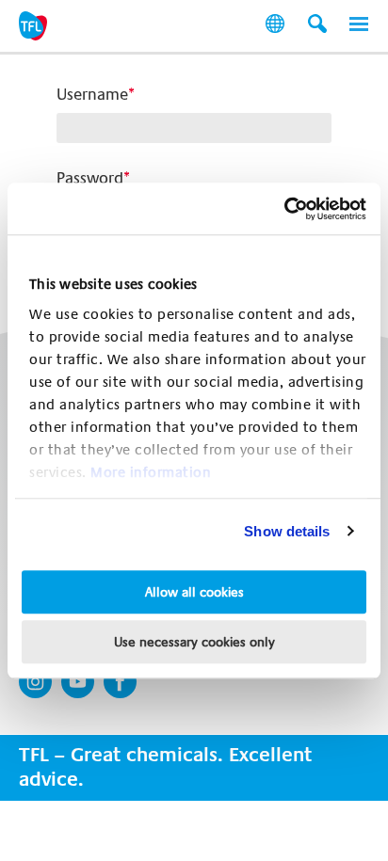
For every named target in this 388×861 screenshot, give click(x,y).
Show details (287, 531)
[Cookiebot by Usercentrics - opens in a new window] (284, 209)
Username (92, 94)
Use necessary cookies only (194, 641)
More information (150, 472)
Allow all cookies (194, 591)
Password (90, 178)
